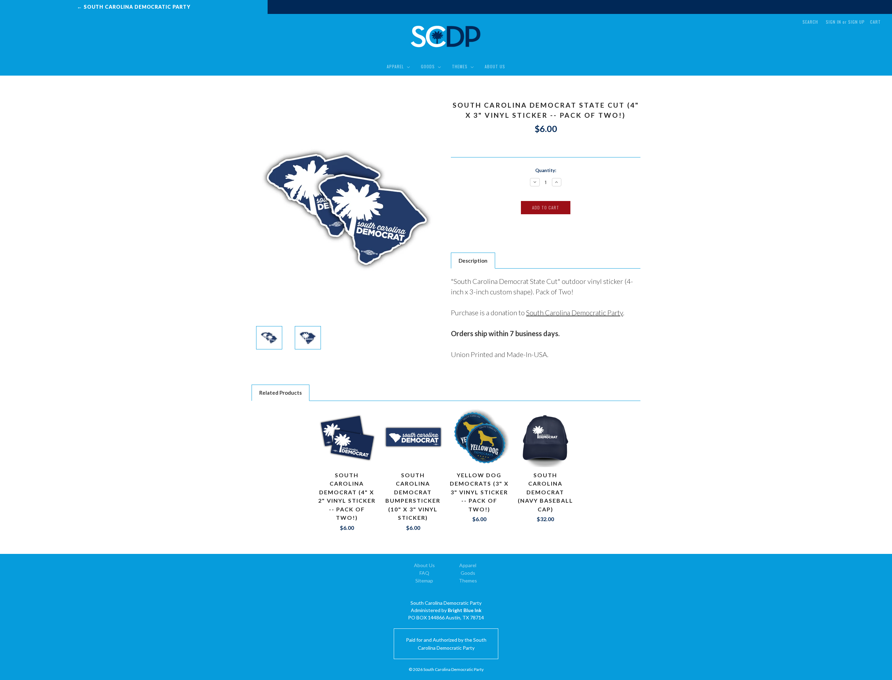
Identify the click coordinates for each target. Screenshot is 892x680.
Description (473, 260)
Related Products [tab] (280, 392)
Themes (460, 66)
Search (810, 22)
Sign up (856, 22)
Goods (428, 66)
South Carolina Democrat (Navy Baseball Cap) (545, 492)
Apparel (396, 66)
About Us (495, 66)
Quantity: (545, 170)
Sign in (833, 22)
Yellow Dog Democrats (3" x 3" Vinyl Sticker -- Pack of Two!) (479, 492)
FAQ (424, 573)
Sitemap (424, 581)
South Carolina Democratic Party (574, 312)
